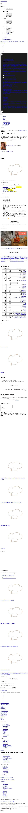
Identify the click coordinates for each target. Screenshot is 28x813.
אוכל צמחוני (5, 62)
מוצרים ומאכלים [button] (13, 79)
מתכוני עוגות (10, 62)
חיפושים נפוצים (3, 781)
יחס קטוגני (17, 400)
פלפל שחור (5, 190)
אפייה (17, 64)
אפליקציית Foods (6, 73)
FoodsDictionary (4, 690)
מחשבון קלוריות (23, 90)
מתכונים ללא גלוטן (10, 65)
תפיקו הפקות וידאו (4, 801)
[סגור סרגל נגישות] (1, 3)
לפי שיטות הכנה (6, 71)
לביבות (4, 794)
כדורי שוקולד (5, 787)
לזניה (4, 789)
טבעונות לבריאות (10, 106)
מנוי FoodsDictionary (7, 39)
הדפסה (7, 151)
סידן (25, 303)
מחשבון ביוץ (5, 98)
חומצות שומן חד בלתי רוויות (20, 316)
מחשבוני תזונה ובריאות (7, 89)
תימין (4, 188)
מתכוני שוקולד (6, 734)
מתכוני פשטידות (16, 62)
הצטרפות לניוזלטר (6, 122)
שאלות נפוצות (3, 709)
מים (25, 284)
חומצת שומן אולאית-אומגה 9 (20, 317)
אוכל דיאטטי (12, 69)
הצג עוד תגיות (3, 261)
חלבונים (24, 271)
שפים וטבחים (5, 769)
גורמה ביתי (5, 108)
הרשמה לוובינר (6, 124)
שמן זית (4, 191)
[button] (6, 60)
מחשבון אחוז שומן (6, 93)
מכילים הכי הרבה (5, 83)
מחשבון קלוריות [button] (12, 84)
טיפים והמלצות (9, 103)
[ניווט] (1, 53)
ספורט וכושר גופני (22, 103)
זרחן (25, 307)
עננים (4, 119)
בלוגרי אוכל (5, 767)
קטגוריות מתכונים (3, 721)
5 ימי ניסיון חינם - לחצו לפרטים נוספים (10, 86)
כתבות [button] (7, 99)
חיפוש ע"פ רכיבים (11, 82)
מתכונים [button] (12, 60)
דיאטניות (5, 766)
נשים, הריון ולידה (15, 103)
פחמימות (24, 273)
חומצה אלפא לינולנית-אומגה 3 (20, 313)
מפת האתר (3, 708)
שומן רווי (21, 277)
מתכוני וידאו (9, 68)
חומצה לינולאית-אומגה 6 (21, 314)
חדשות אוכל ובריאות (5, 103)
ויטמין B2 (24, 291)
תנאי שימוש (5, 711)
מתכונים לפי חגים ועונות (14, 71)
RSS (1, 718)
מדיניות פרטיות (4, 712)
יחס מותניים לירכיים (7, 91)
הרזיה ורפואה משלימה (8, 108)
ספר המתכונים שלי (15, 68)
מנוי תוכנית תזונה (4, 714)
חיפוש (4, 116)
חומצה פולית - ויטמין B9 (21, 297)
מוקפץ (14, 64)
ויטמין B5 (24, 294)
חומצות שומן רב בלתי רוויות (20, 311)
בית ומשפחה (20, 101)
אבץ (25, 309)
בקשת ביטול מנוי (4, 715)
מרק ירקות (5, 785)
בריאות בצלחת (24, 106)
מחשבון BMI (5, 92)
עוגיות (11, 64)
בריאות (16, 101)
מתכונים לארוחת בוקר (7, 788)
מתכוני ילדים (19, 65)
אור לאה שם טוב (9, 145)
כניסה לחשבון (7, 57)
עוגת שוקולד (5, 784)
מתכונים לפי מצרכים (20, 69)
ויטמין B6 (24, 296)
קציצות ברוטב (6, 120)
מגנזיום (24, 306)
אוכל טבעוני (5, 730)
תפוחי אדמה (5, 187)
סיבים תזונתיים (23, 280)
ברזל (25, 304)
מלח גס (4, 189)
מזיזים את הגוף (8, 107)
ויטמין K (24, 301)
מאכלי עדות (5, 744)
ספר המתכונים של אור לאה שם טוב (13, 248)
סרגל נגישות (5, 125)
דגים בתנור (5, 796)
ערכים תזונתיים (18, 82)
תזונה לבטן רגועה (22, 107)
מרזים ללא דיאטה (15, 107)
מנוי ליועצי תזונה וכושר (5, 704)
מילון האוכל (5, 81)
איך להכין (25, 101)
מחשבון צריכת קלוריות (22, 92)
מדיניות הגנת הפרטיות (5, 809)
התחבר (5, 37)
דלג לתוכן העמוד (4, 1)
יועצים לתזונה (5, 772)
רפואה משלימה (6, 101)
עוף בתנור (5, 793)
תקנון (2, 711)
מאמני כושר (5, 771)
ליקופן (24, 286)
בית (26, 130)
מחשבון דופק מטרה (7, 90)
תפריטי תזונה (24, 82)
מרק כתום (5, 792)
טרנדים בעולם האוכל (7, 66)
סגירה (2, 810)
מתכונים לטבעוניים (22, 64)
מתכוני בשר (24, 65)
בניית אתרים (11, 801)
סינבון (4, 118)
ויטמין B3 (24, 293)
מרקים (15, 65)
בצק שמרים (5, 795)
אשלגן (24, 310)
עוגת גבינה (5, 786)
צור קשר (7, 33)
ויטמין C (24, 298)
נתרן (25, 278)
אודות (2, 706)
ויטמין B (24, 288)
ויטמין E (24, 300)
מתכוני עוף (5, 64)
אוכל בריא (8, 69)
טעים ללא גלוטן (17, 106)
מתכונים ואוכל (22, 130)
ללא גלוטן (5, 736)
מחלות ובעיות (12, 101)
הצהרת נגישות (8, 34)
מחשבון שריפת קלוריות (15, 90)
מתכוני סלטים (22, 62)
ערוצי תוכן (5, 100)
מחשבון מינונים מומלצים (13, 92)
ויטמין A (24, 287)
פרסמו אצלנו (3, 707)
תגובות (12, 151)
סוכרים (21, 274)
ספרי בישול (21, 71)
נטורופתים (5, 768)
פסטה (9, 64)
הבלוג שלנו (3, 716)
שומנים (24, 276)
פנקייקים (5, 791)
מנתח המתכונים (22, 68)
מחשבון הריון (5, 97)
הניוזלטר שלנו (4, 681)
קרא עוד (2, 398)
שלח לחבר (3, 151)
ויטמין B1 (24, 290)
